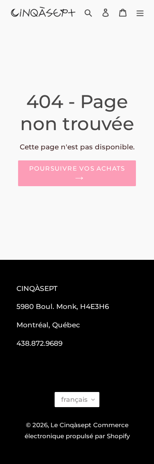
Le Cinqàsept (71, 425)
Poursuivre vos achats (77, 168)
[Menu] (140, 12)
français (74, 399)
